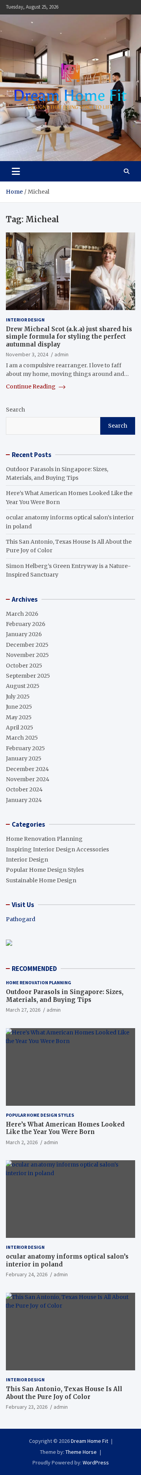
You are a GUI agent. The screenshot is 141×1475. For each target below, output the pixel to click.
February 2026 (25, 624)
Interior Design (25, 320)
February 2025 (25, 748)
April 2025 (19, 727)
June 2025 (19, 706)
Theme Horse (81, 1451)
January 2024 (24, 800)
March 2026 (22, 613)
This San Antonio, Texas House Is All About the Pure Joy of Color (64, 1393)
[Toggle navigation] (16, 171)
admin (61, 354)
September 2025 (28, 675)
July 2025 (18, 696)
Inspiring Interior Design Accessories (57, 849)
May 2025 (19, 717)
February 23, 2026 (26, 1406)
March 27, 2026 (23, 1009)
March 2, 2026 (22, 1142)
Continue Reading (31, 386)
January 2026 (24, 634)
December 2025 (27, 644)
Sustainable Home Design (41, 880)
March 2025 (22, 737)
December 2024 (27, 769)
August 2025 (23, 685)
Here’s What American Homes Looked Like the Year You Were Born (65, 1128)
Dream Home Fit (89, 1440)
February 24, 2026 (26, 1274)
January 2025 (24, 758)
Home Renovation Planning (44, 838)
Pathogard (20, 919)
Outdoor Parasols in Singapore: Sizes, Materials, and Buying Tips (64, 995)
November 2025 (27, 655)
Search (15, 409)
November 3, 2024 (27, 354)
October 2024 (24, 789)
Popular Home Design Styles (45, 869)
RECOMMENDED (34, 968)
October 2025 (24, 665)
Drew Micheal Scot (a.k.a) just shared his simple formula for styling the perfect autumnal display (69, 336)
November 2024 (27, 779)
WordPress (96, 1462)
